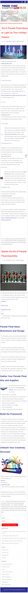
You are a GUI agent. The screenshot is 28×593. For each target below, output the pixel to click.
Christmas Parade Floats (10, 238)
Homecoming (4, 305)
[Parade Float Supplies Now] (14, 7)
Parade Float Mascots (6, 577)
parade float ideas (5, 484)
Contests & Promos (6, 566)
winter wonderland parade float (8, 217)
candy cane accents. (6, 156)
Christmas (3, 301)
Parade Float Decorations (7, 571)
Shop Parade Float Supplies (10, 525)
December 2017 (5, 552)
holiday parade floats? (6, 63)
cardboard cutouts (5, 114)
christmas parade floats (18, 506)
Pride (2, 313)
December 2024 (5, 550)
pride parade (6, 510)
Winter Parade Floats (20, 238)
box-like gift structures (6, 195)
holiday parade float (6, 220)
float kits (3, 480)
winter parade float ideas (21, 242)
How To (17, 501)
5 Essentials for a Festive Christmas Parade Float (12, 540)
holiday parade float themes (10, 242)
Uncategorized (5, 582)
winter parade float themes (6, 244)
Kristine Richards (20, 41)
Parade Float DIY (10, 503)
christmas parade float (18, 504)
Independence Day (5, 309)
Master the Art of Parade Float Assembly (10, 543)
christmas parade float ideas (10, 240)
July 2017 (4, 557)
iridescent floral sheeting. (11, 134)
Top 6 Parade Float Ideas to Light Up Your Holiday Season (14, 32)
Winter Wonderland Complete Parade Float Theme (13, 95)
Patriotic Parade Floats (19, 503)
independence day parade (14, 508)
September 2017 (5, 555)
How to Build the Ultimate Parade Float (10, 535)
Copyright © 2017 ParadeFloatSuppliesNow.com (14, 589)
